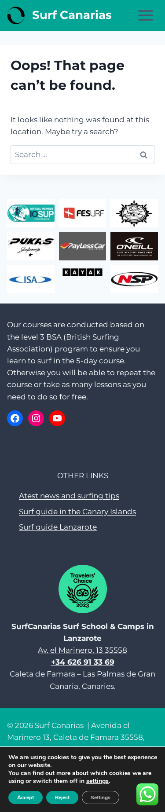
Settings (100, 797)
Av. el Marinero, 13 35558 (82, 650)
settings (97, 781)
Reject (62, 797)
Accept (25, 797)
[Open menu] (145, 15)
